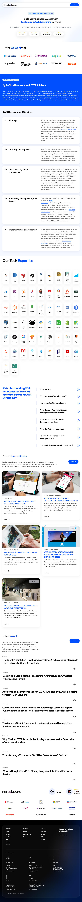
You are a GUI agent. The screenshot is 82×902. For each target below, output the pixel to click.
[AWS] (49, 275)
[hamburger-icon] (4, 5)
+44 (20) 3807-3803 (11, 889)
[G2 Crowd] (52, 791)
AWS (50, 280)
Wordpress (50, 342)
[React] (49, 322)
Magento (14, 312)
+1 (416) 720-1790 (10, 871)
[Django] (76, 291)
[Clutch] (70, 791)
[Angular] (23, 275)
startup (39, 100)
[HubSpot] (23, 291)
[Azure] (5, 291)
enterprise (46, 100)
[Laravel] (6, 307)
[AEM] (5, 275)
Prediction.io (32, 327)
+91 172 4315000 (33, 889)
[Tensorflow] (32, 337)
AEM (6, 280)
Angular (23, 280)
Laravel (6, 312)
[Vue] (41, 337)
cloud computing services (68, 129)
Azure (5, 296)
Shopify (67, 327)
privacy (65, 834)
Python (41, 327)
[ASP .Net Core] (41, 274)
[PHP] (67, 307)
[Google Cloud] (23, 336)
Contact (74, 4)
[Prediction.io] (32, 322)
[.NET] (49, 307)
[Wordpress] (49, 337)
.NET (50, 312)
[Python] (41, 322)
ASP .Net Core (41, 280)
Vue (41, 342)
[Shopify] (67, 322)
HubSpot (23, 296)
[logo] (11, 5)
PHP (67, 312)
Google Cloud (23, 341)
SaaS (59, 138)
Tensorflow (32, 342)
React (49, 327)
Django (76, 296)
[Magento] (15, 307)
